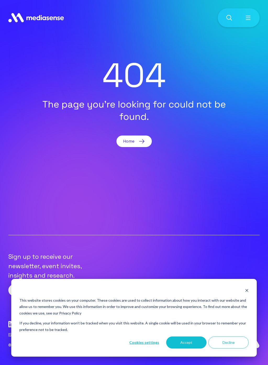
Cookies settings (144, 342)
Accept (186, 342)
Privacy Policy (70, 313)
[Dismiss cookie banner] (247, 290)
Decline (228, 342)
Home (129, 141)
